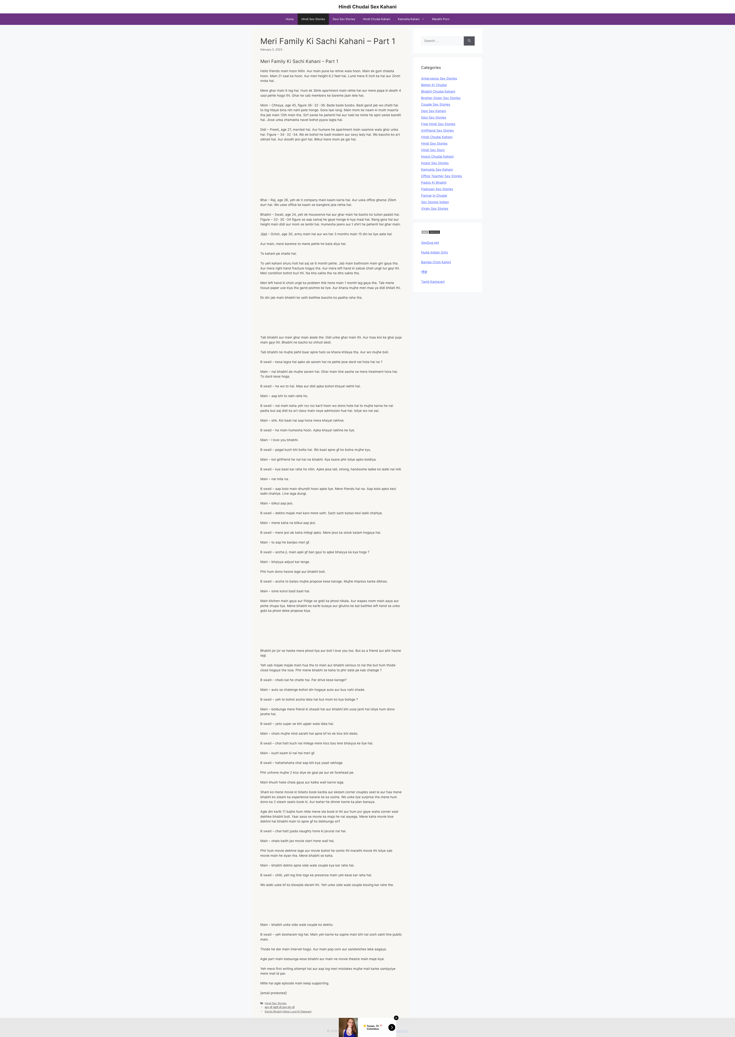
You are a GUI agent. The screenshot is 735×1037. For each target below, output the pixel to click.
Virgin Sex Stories (434, 209)
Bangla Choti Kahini (436, 262)
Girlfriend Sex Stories (437, 130)
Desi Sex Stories (344, 19)
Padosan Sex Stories (437, 189)
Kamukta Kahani (409, 19)
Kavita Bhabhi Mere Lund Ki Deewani (288, 1011)
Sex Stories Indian (435, 202)
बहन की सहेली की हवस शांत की (280, 1007)
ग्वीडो (424, 272)
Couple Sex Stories (435, 104)
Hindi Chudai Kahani (376, 19)
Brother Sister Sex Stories (441, 98)
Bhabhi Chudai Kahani (438, 91)
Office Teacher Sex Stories (441, 176)
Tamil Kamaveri (433, 282)
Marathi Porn (440, 19)
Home (290, 19)
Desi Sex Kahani (433, 111)
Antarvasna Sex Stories (439, 78)
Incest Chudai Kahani (437, 156)
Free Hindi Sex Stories (438, 124)
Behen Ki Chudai (434, 85)
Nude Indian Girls (434, 252)
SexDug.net (430, 243)
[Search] (469, 41)
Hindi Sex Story (433, 150)
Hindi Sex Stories (313, 19)
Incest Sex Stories (435, 163)
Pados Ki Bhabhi (434, 182)
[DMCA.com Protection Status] (430, 233)
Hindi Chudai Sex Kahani (368, 7)
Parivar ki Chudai (434, 195)
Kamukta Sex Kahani (437, 169)
